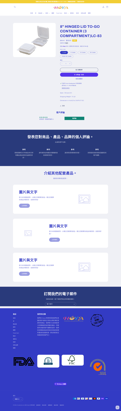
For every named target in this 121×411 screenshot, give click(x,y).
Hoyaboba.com (21, 405)
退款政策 (38, 405)
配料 (14, 327)
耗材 (14, 336)
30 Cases (93, 52)
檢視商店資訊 (66, 88)
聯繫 (14, 348)
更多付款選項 (79, 78)
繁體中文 (17, 399)
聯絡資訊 (62, 405)
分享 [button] (63, 105)
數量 (61, 60)
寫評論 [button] (74, 118)
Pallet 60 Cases (66, 56)
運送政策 (56, 405)
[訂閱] (74, 304)
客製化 (15, 339)
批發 (14, 342)
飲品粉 (15, 324)
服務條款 (50, 405)
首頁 (14, 318)
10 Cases (82, 52)
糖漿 (14, 330)
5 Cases (73, 52)
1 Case (64, 52)
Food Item (16, 333)
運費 (67, 43)
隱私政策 (44, 405)
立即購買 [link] (24, 205)
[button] (15, 7)
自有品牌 (15, 345)
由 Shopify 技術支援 (30, 405)
